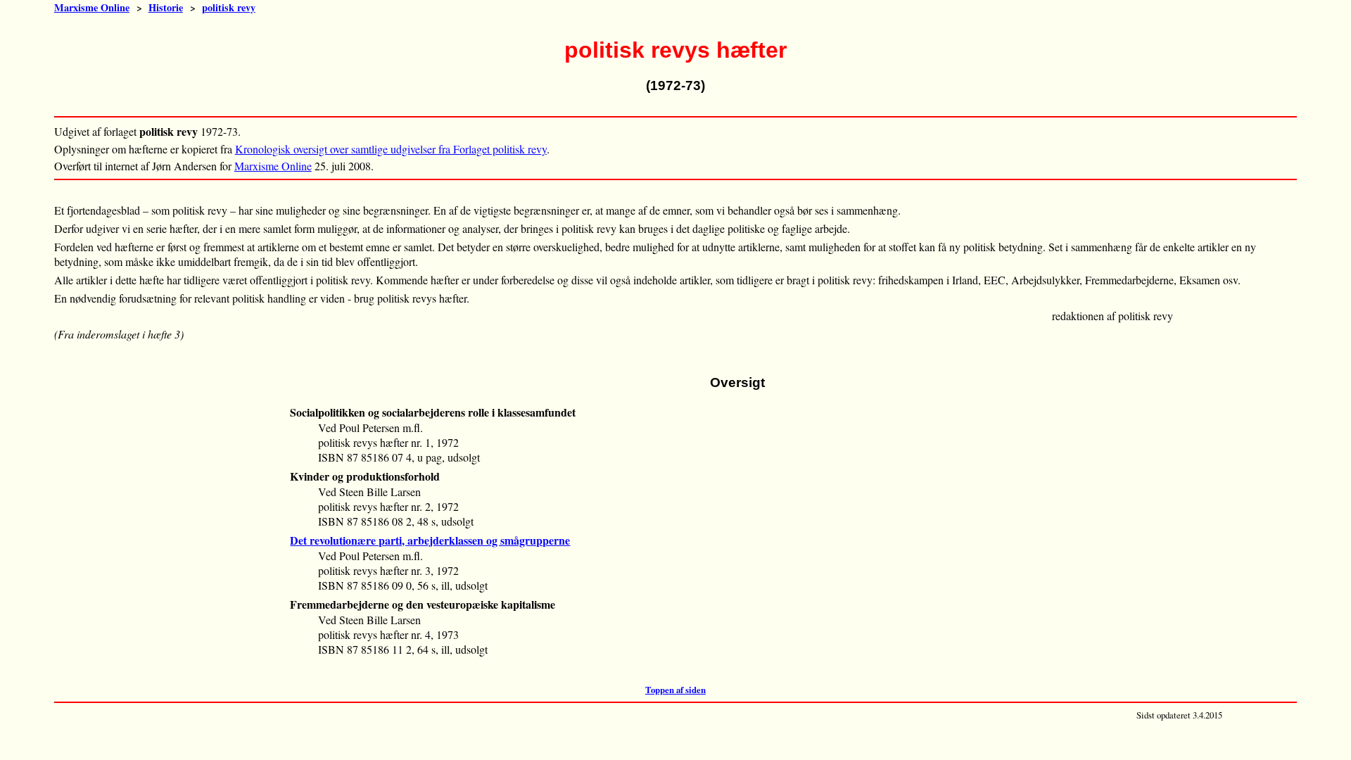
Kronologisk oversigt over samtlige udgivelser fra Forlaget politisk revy (391, 148)
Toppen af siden (675, 689)
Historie (165, 7)
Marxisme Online (91, 7)
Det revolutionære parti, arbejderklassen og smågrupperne (430, 540)
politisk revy (228, 7)
